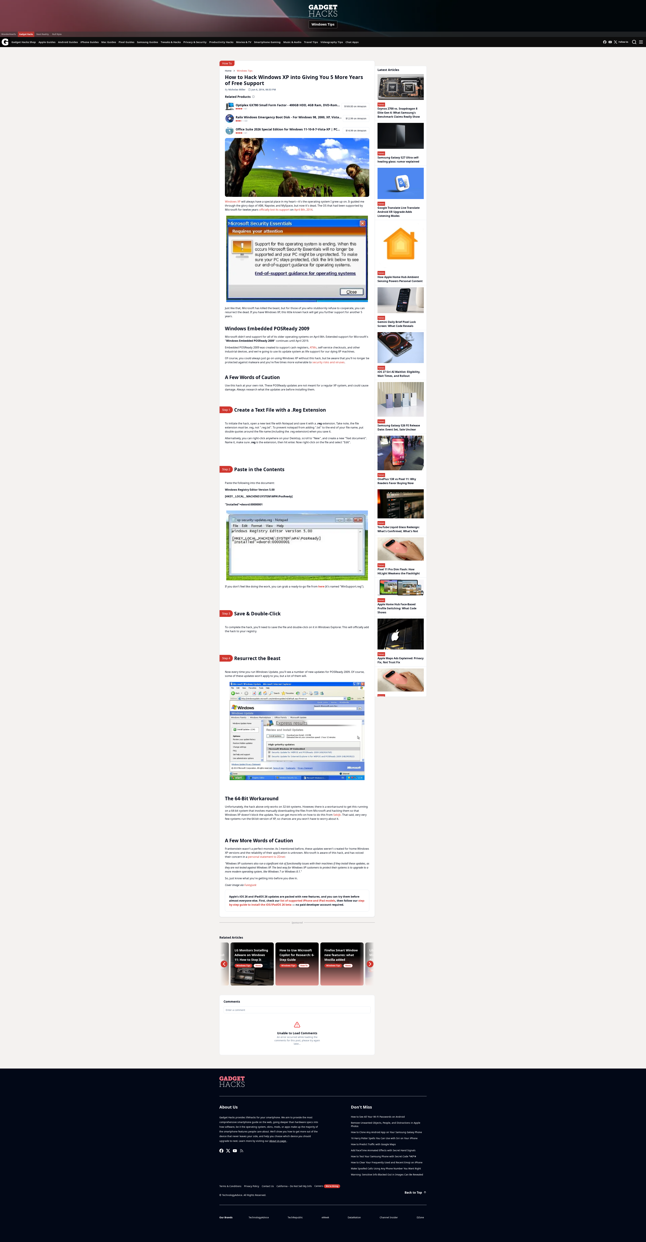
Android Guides (68, 42)
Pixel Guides (126, 42)
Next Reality (42, 34)
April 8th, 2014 (303, 209)
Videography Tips (331, 42)
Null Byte (57, 34)
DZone (420, 1217)
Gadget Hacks (26, 34)
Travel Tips (311, 42)
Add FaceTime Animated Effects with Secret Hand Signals (383, 1150)
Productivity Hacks (221, 42)
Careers (326, 1186)
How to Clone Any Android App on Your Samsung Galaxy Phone (386, 1132)
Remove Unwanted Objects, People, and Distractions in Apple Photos (385, 1124)
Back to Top (413, 1192)
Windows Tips (323, 24)
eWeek (325, 1217)
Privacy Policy (251, 1186)
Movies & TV (243, 42)
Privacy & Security (195, 42)
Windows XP (233, 201)
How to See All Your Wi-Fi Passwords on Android (378, 1116)
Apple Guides (47, 42)
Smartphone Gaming (267, 42)
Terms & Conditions (230, 1186)
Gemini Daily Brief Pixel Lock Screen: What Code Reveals (397, 324)
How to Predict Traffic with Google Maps (373, 1144)
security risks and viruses (328, 362)
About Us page (278, 1140)
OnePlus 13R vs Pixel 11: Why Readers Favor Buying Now (397, 481)
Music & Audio (292, 42)
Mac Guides (108, 42)
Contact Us (268, 1186)
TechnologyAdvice (259, 1217)
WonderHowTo (8, 34)
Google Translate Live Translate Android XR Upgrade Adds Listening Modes (399, 212)
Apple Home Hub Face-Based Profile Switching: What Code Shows (397, 608)
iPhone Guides (89, 42)
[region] (297, 258)
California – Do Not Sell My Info (294, 1186)
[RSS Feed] (242, 1151)
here (321, 586)
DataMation (354, 1217)
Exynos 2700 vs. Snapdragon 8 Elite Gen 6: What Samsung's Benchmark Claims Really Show (399, 113)
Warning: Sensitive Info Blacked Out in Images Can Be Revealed (387, 1174)
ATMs (313, 347)
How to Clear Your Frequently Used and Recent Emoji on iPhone (386, 1162)
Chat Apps (352, 42)
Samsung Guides (147, 42)
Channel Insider (389, 1217)
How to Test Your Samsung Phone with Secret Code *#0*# (383, 1156)
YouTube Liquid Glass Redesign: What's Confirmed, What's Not (399, 529)
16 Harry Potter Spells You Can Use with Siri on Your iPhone (384, 1138)
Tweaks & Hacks (171, 42)
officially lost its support (274, 209)
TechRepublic (295, 1217)
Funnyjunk (250, 885)
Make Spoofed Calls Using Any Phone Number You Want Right (386, 1168)
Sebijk (337, 815)
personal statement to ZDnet (266, 857)
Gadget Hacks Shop (23, 42)
